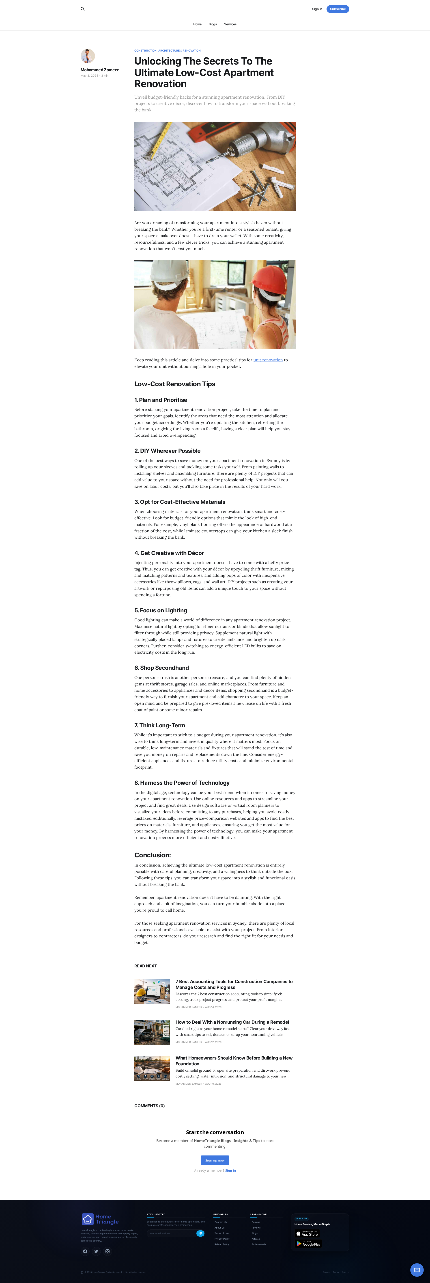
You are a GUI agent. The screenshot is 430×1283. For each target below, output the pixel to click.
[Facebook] (85, 1251)
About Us (219, 1227)
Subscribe (338, 9)
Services (230, 24)
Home (197, 24)
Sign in (317, 9)
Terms (336, 1272)
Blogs (213, 24)
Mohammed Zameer (100, 69)
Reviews (256, 1227)
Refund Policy (222, 1244)
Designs (256, 1222)
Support (345, 1272)
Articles (256, 1238)
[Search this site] (82, 9)
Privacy (326, 1272)
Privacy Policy (222, 1238)
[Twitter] (96, 1251)
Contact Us (221, 1222)
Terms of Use (222, 1233)
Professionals (259, 1244)
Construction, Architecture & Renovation (167, 50)
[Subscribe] (200, 1233)
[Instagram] (107, 1251)
